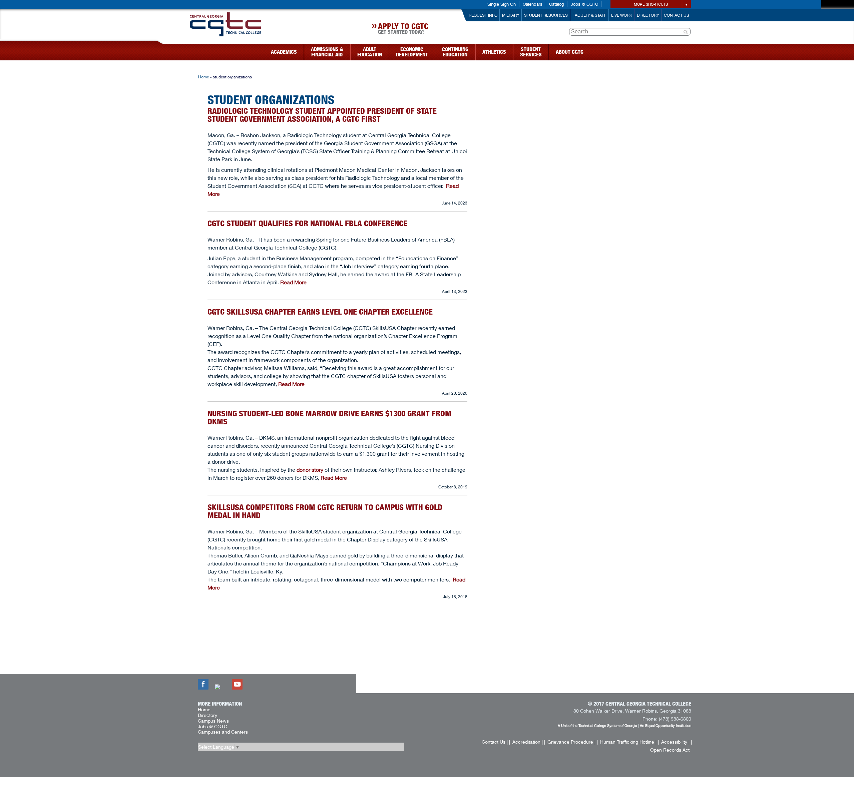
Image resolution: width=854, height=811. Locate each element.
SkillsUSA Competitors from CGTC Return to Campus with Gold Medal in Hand (324, 511)
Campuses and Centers (223, 732)
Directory (648, 15)
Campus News (213, 721)
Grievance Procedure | (571, 742)
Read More (293, 282)
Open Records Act (670, 750)
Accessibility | (675, 742)
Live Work (621, 15)
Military (510, 15)
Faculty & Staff (589, 15)
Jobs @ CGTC (584, 4)
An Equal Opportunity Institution (665, 725)
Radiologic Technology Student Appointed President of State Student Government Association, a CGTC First (322, 115)
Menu (159, 49)
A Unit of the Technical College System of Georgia (597, 725)
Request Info (483, 15)
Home (203, 76)
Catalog (556, 4)
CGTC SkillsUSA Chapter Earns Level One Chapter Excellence (320, 312)
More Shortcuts (651, 4)
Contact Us (676, 15)
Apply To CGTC (403, 29)
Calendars (532, 4)
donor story (310, 469)
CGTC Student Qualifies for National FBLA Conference (308, 223)
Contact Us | (495, 742)
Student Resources (546, 15)
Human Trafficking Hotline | (628, 742)
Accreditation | (527, 742)
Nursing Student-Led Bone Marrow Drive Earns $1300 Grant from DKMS (329, 417)
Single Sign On (501, 4)
